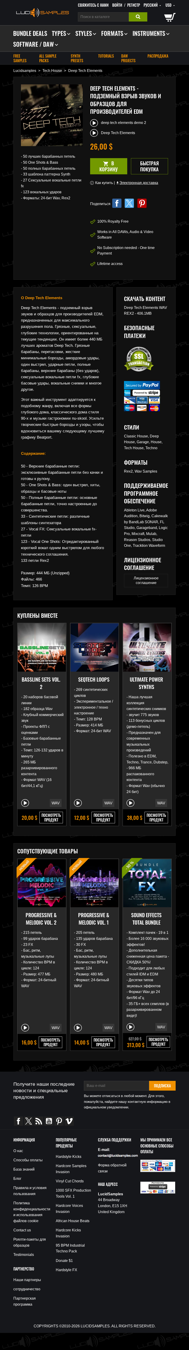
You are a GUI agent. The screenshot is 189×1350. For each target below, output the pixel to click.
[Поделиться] (116, 203)
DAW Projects (128, 58)
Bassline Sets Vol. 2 (41, 683)
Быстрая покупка (149, 166)
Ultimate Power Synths (146, 683)
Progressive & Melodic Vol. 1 (93, 918)
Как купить (104, 183)
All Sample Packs (47, 58)
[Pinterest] (142, 203)
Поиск (138, 17)
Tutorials (106, 56)
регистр (133, 5)
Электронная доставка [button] (137, 183)
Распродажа (158, 56)
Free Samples (20, 58)
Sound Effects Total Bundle (146, 918)
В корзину (104, 166)
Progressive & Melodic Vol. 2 (41, 918)
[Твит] (129, 203)
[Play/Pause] (25, 803)
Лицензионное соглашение (146, 580)
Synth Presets (77, 58)
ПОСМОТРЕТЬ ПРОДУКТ (51, 817)
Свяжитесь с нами (93, 5)
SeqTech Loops (93, 679)
